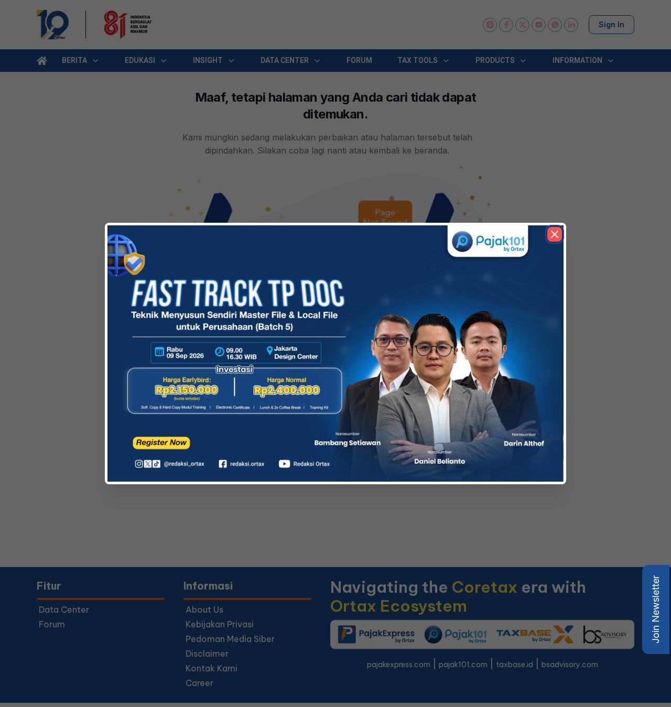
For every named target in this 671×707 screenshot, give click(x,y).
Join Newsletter (655, 609)
